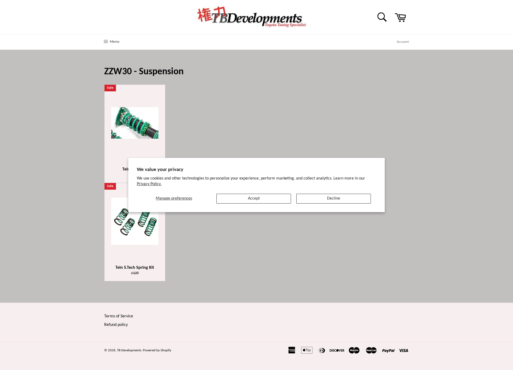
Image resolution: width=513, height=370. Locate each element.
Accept (254, 198)
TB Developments (129, 350)
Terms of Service (118, 316)
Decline (333, 198)
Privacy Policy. (149, 184)
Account (403, 42)
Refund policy (116, 325)
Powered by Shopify (157, 350)
